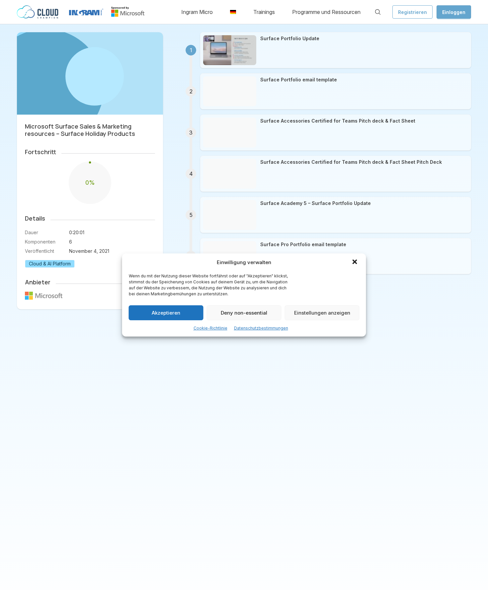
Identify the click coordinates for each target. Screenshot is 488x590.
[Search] (377, 12)
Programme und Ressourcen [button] (326, 12)
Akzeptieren (166, 313)
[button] (356, 262)
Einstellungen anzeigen (322, 313)
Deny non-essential (244, 313)
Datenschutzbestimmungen (261, 328)
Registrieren (412, 12)
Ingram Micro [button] (197, 12)
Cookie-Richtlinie (210, 328)
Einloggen (453, 12)
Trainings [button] (264, 12)
